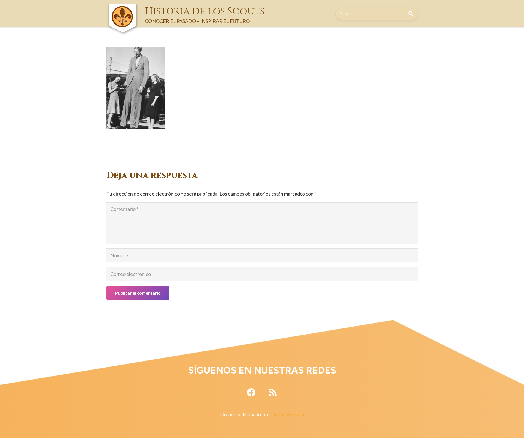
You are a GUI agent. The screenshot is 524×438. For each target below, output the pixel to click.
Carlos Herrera (287, 415)
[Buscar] (411, 13)
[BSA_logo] (122, 8)
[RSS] (273, 392)
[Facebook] (251, 392)
